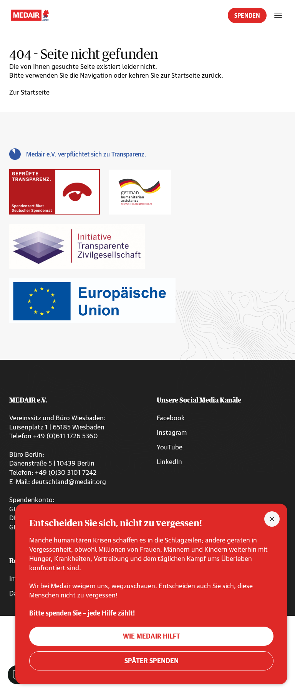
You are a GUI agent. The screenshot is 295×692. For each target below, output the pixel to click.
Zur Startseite (29, 92)
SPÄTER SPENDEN (151, 661)
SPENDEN (247, 15)
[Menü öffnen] (278, 15)
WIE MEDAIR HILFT (151, 636)
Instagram (172, 432)
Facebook (171, 418)
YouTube (169, 447)
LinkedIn (169, 461)
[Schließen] (272, 519)
